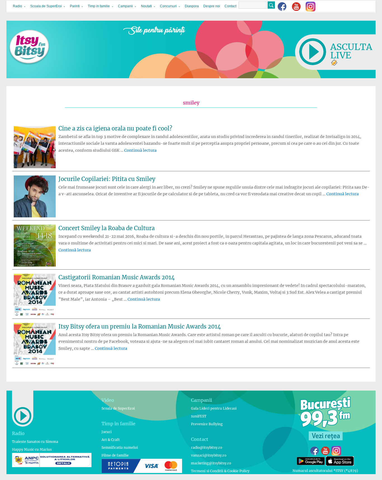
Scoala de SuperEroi (46, 6)
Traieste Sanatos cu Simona (35, 441)
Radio (17, 6)
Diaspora (192, 6)
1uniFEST (198, 416)
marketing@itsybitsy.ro (211, 463)
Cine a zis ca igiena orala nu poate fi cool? (115, 128)
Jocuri (107, 432)
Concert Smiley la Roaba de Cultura (106, 228)
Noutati (146, 6)
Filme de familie (115, 455)
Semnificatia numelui (120, 447)
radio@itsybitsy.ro (206, 447)
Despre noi (211, 6)
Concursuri (168, 6)
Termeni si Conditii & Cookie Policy (220, 471)
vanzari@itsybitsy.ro (208, 455)
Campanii (125, 6)
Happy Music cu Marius (32, 449)
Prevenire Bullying (207, 424)
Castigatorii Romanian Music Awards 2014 (116, 277)
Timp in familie (99, 6)
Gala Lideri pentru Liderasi (214, 408)
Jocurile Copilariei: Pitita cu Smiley (106, 178)
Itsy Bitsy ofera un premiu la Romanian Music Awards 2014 (139, 326)
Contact (230, 6)
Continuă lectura (140, 150)
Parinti (75, 6)
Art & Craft (111, 440)
